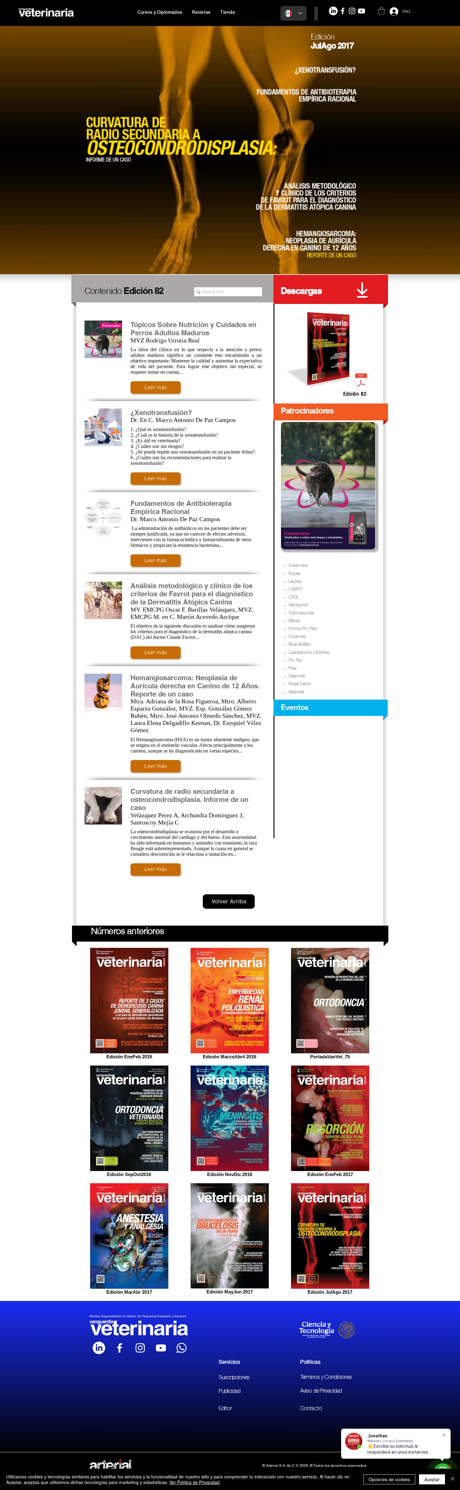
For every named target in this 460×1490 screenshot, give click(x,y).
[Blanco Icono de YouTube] (161, 1348)
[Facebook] (342, 11)
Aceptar (432, 1479)
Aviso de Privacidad (321, 1391)
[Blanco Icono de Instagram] (140, 1348)
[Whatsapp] (181, 1348)
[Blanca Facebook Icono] (119, 1348)
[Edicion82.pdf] (361, 382)
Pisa (292, 668)
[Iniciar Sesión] (388, 11)
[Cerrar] (452, 1479)
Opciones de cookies (389, 1479)
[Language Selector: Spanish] (293, 13)
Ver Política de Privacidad (194, 1482)
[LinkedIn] (333, 11)
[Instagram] (352, 11)
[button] (159, 13)
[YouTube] (361, 11)
